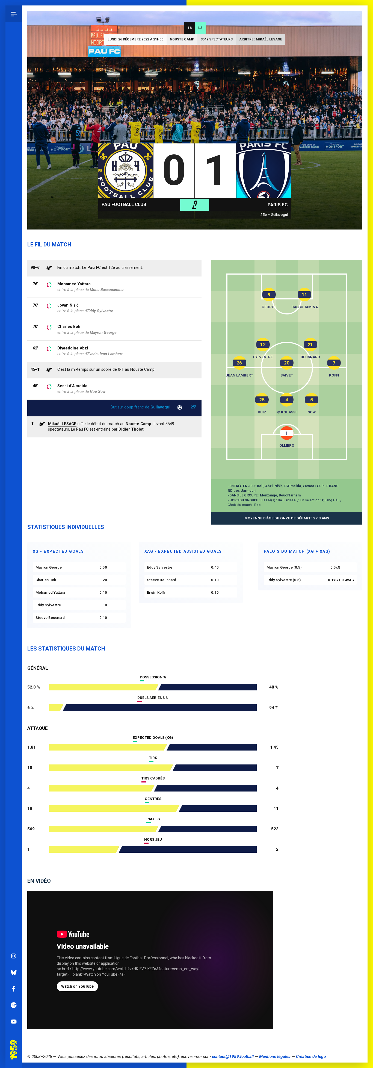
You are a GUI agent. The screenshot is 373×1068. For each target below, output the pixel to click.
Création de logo (311, 1056)
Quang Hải (330, 500)
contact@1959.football (233, 1056)
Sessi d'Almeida (72, 386)
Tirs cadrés (153, 778)
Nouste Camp (182, 39)
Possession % (153, 677)
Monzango (268, 495)
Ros (257, 505)
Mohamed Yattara (74, 284)
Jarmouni (248, 491)
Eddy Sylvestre (100, 311)
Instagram (13, 956)
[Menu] (13, 13)
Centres (153, 799)
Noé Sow (97, 391)
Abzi (269, 486)
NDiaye (233, 491)
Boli (260, 486)
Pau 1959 (15, 1042)
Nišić (278, 486)
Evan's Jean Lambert (105, 354)
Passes (153, 819)
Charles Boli (68, 326)
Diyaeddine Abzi (72, 348)
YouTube (13, 1021)
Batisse (289, 500)
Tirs (153, 758)
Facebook (13, 989)
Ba (280, 500)
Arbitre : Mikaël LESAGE (260, 39)
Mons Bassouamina (106, 289)
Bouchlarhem (290, 495)
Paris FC (278, 204)
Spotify (13, 1005)
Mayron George (103, 332)
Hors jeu (153, 839)
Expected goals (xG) (153, 737)
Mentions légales (275, 1056)
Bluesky (13, 972)
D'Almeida (292, 486)
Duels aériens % (152, 698)
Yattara (308, 486)
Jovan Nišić (68, 305)
